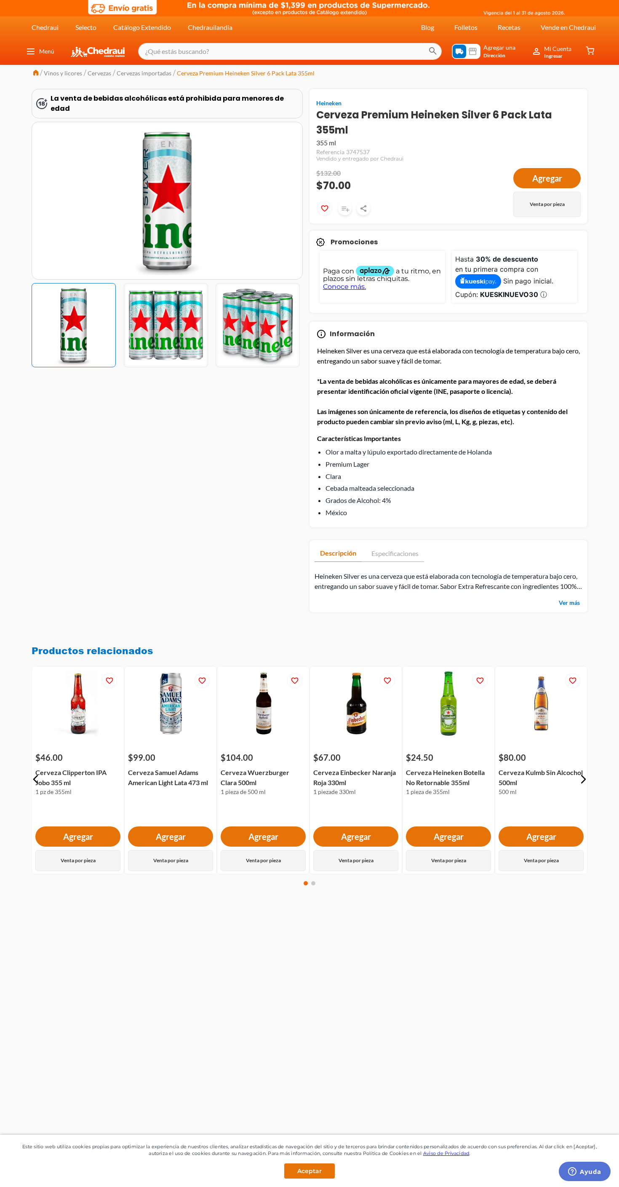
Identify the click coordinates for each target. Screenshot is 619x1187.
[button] (36, 779)
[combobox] (290, 51)
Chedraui (45, 27)
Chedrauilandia (210, 27)
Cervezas (99, 73)
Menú (46, 51)
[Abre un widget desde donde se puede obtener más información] (585, 1172)
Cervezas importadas (144, 73)
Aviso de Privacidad (446, 1153)
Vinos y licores (63, 73)
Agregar (547, 178)
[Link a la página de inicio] (36, 73)
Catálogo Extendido (142, 27)
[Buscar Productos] (433, 51)
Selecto (85, 27)
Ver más (569, 602)
